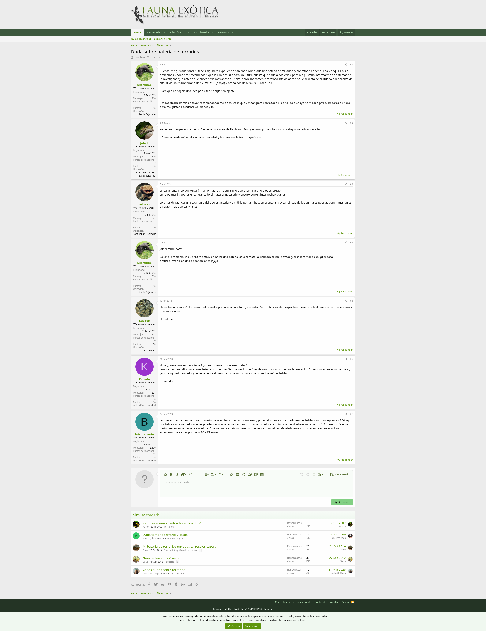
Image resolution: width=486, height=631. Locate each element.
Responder (346, 113)
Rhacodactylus (175, 538)
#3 (351, 184)
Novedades (154, 32)
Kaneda (144, 379)
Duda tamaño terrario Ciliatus (165, 534)
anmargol (148, 538)
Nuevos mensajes (141, 38)
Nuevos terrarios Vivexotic (162, 558)
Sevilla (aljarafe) (147, 114)
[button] (164, 32)
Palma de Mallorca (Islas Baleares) (146, 174)
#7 (351, 414)
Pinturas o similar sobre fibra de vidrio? (172, 523)
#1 (351, 64)
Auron (146, 526)
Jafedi (144, 143)
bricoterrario (144, 434)
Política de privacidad (327, 602)
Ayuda (345, 602)
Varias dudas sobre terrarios (164, 570)
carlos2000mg (150, 573)
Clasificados (178, 32)
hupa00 (144, 321)
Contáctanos (282, 602)
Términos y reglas (302, 602)
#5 (351, 300)
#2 (351, 122)
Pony (145, 550)
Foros (137, 32)
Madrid (152, 405)
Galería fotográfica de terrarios (180, 550)
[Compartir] (346, 64)
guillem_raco (339, 537)
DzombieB (139, 57)
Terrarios (169, 526)
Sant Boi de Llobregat (144, 233)
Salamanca (150, 350)
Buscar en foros (162, 38)
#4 (351, 242)
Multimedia (201, 32)
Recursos (224, 32)
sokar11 (144, 204)
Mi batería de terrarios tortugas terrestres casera (179, 546)
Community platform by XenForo (243, 608)
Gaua (145, 561)
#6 (351, 359)
